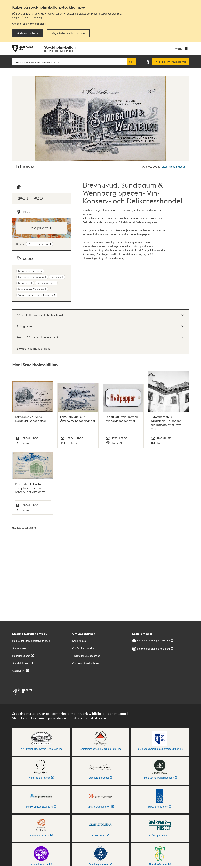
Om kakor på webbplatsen (85, 663)
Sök (131, 61)
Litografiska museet (173, 166)
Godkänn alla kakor (27, 33)
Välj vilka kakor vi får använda (68, 33)
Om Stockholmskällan (83, 648)
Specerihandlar (45, 283)
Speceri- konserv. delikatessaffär (35, 294)
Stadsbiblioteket (20, 663)
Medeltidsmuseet (21, 656)
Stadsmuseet (19, 648)
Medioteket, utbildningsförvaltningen (31, 641)
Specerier (56, 277)
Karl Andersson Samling (31, 277)
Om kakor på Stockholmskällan (28, 23)
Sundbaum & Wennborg (31, 288)
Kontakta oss (79, 641)
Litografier (24, 283)
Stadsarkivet (18, 671)
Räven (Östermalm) (38, 244)
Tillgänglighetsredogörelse (86, 656)
